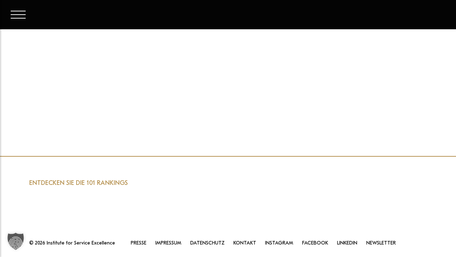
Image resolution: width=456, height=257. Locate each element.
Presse (138, 243)
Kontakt (244, 243)
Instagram (279, 243)
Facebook (315, 243)
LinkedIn (347, 243)
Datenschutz (207, 243)
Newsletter (381, 243)
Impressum (168, 243)
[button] (15, 241)
